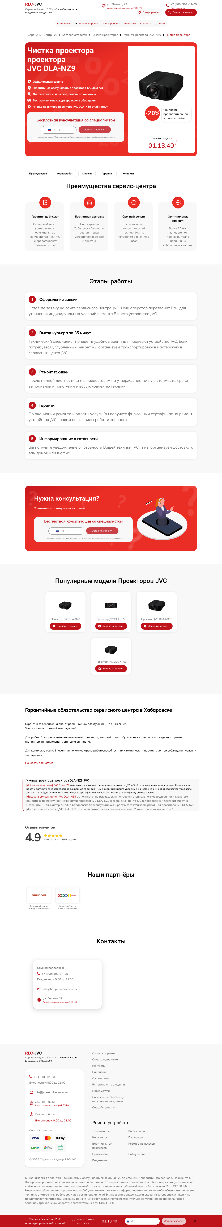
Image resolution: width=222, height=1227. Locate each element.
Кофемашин (136, 1131)
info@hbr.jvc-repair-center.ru (61, 989)
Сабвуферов (136, 1154)
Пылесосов (135, 1137)
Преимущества (38, 173)
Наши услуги (101, 1090)
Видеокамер (100, 1160)
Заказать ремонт (67, 625)
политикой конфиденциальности (101, 137)
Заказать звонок (183, 12)
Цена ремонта (111, 23)
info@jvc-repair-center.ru (51, 1092)
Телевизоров (101, 1131)
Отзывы (160, 23)
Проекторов (100, 1154)
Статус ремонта (152, 12)
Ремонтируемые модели (108, 1084)
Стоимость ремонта (105, 1053)
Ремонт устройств (89, 23)
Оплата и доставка (105, 1059)
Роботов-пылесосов (141, 1143)
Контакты (145, 23)
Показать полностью (39, 763)
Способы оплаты (103, 1107)
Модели (87, 173)
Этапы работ (64, 173)
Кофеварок (100, 1137)
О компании (64, 23)
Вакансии (130, 23)
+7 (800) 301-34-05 (183, 4)
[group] (38, 899)
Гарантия (107, 173)
